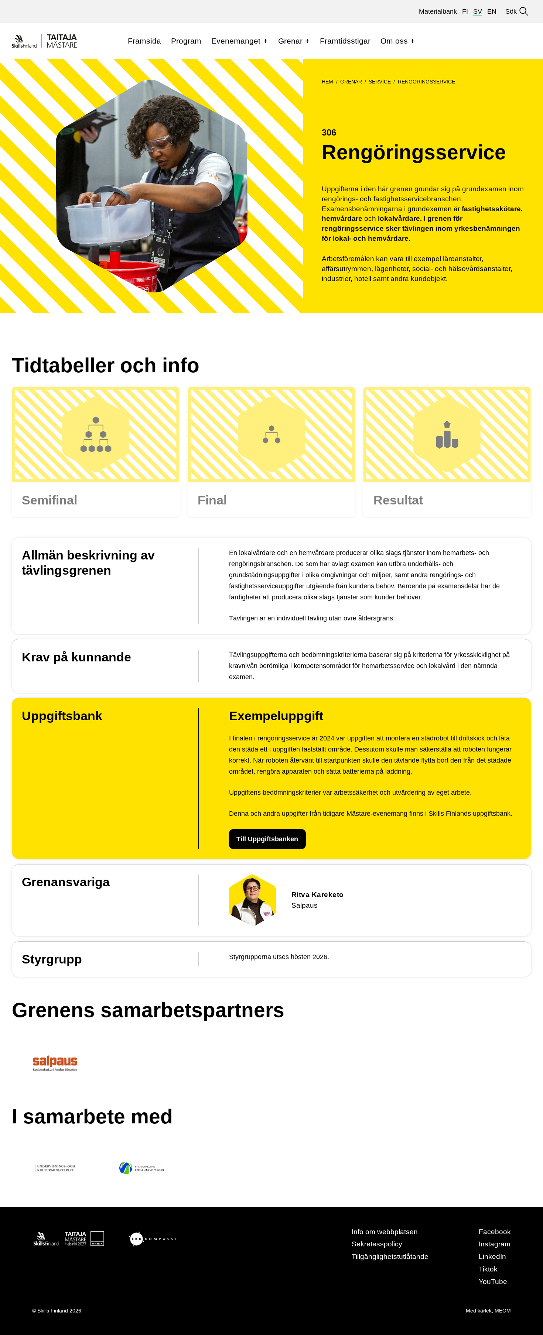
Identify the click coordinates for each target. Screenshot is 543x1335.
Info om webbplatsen (385, 1232)
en (491, 11)
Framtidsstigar (345, 41)
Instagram (494, 1244)
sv (477, 11)
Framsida (144, 41)
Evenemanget (235, 41)
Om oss (394, 41)
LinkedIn (492, 1256)
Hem (327, 82)
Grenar (290, 41)
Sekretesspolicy (377, 1244)
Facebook (495, 1232)
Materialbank (438, 11)
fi (465, 11)
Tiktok (488, 1269)
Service (380, 82)
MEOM (503, 1311)
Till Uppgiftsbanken (267, 839)
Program (186, 41)
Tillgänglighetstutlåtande (390, 1256)
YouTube (493, 1282)
